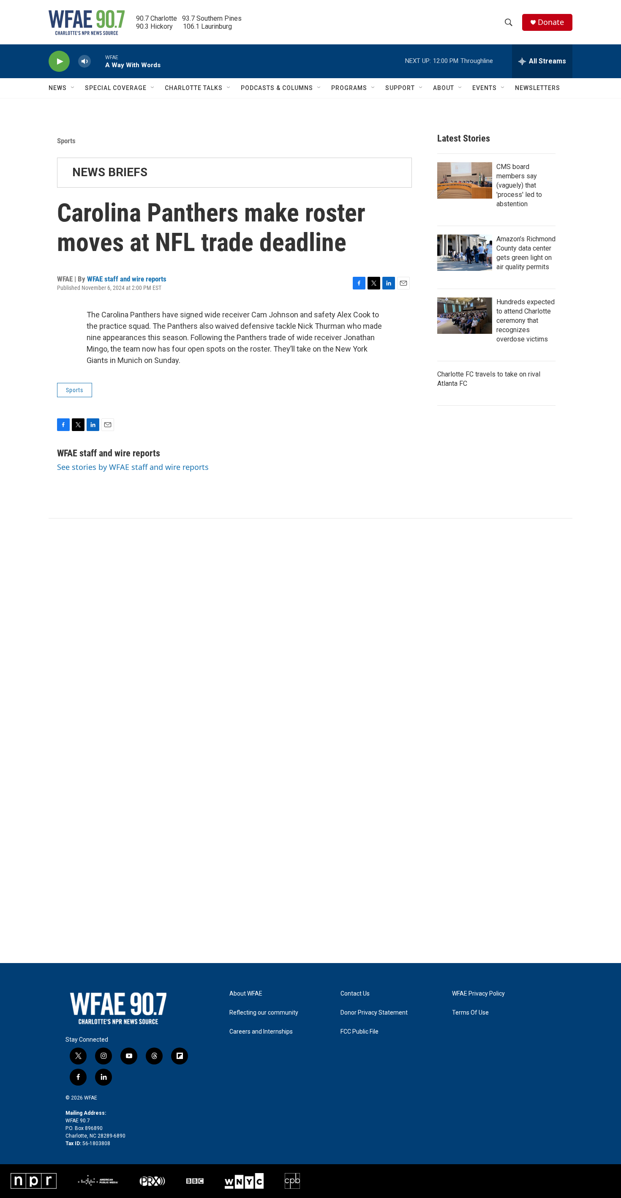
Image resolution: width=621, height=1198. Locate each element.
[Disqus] (310, 632)
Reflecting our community (263, 1013)
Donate (551, 22)
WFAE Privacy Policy (478, 994)
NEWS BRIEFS (109, 172)
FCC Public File (359, 1032)
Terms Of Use (470, 1013)
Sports (66, 140)
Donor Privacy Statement (374, 1013)
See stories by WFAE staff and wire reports (133, 467)
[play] (59, 61)
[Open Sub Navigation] (73, 88)
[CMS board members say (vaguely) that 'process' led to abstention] (464, 180)
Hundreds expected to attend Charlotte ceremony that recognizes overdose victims (525, 320)
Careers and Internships (261, 1032)
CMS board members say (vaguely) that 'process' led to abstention (519, 185)
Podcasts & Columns (277, 88)
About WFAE (245, 994)
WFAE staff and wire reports (126, 279)
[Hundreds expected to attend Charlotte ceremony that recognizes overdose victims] (464, 315)
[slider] (98, 61)
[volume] (84, 61)
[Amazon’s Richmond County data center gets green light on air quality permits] (464, 253)
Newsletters (537, 88)
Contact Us (355, 994)
